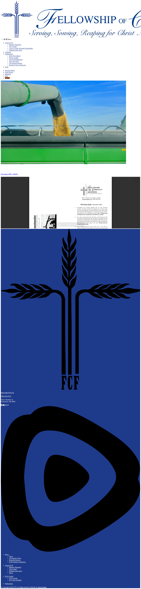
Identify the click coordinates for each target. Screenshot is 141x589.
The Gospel (13, 46)
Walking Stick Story (15, 50)
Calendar (8, 52)
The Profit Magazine (16, 59)
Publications (9, 54)
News (7, 554)
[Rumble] (70, 551)
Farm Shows (9, 72)
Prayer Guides (13, 58)
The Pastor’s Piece (15, 558)
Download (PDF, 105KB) (9, 174)
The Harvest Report (15, 63)
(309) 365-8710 (6, 396)
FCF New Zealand (15, 580)
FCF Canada (13, 578)
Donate (7, 78)
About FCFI (9, 43)
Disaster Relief (10, 70)
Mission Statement (15, 45)
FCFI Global (9, 576)
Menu (9, 39)
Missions (8, 74)
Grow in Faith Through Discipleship (21, 48)
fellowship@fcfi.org (7, 393)
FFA (6, 76)
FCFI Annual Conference (17, 562)
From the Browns (15, 560)
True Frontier (42, 587)
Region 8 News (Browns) (17, 65)
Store (6, 67)
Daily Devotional (14, 56)
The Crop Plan (14, 61)
